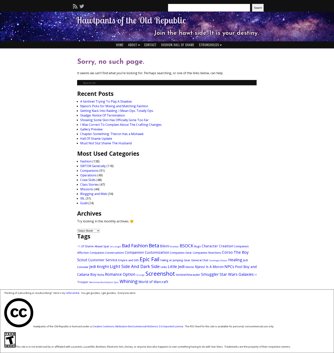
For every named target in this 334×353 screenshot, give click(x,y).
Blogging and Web (93, 194)
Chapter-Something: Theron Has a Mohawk (112, 134)
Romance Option (120, 274)
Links (163, 267)
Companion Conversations (107, 252)
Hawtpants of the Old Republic (131, 20)
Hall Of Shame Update (96, 138)
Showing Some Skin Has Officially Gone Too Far (114, 120)
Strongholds (209, 45)
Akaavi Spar (102, 246)
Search (258, 7)
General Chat (199, 260)
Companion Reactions (207, 252)
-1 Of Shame (85, 246)
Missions (86, 189)
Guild (84, 203)
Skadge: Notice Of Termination (102, 115)
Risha (100, 274)
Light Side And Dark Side (135, 266)
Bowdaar (174, 246)
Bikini (164, 246)
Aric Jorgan (115, 246)
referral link (72, 293)
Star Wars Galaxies (237, 274)
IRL (82, 198)
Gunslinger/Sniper (218, 260)
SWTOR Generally (93, 166)
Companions (89, 170)
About (132, 45)
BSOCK (186, 245)
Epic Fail (149, 259)
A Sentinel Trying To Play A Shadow (106, 101)
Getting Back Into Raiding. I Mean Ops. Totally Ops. (117, 111)
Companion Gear (181, 252)
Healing (235, 259)
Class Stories (89, 184)
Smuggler (210, 274)
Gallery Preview (91, 129)
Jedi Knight (99, 266)
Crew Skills (88, 180)
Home (120, 45)
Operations (88, 175)
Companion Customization (147, 252)
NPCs (229, 266)
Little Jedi (176, 266)
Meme (189, 267)
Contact (150, 45)
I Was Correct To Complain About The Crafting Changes (121, 124)
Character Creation (217, 246)
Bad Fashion (135, 245)
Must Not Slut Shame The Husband (106, 143)
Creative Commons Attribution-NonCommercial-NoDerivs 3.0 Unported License (137, 326)
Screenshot (160, 273)
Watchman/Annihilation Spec (104, 282)
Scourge (140, 275)
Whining (129, 281)
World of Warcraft (153, 281)
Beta (154, 245)
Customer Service (102, 260)
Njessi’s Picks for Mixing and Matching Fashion (114, 106)
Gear (187, 260)
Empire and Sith (128, 260)
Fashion (86, 161)
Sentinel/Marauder (188, 274)
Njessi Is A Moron (209, 266)
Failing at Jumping (171, 260)
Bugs (197, 246)
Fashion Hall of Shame (177, 45)
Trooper (82, 282)
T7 (256, 275)
